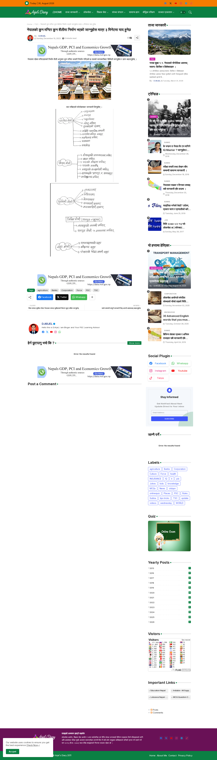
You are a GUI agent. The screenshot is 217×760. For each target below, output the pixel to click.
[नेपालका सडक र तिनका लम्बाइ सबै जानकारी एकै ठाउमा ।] (154, 185)
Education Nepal (158, 690)
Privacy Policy (185, 755)
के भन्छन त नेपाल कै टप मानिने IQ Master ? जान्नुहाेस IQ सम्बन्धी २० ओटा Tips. (176, 148)
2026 (170, 622)
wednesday (166, 503)
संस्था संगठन (117, 12)
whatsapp (182, 363)
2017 (170, 578)
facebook (160, 363)
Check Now (32, 745)
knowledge (173, 483)
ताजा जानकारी (71, 12)
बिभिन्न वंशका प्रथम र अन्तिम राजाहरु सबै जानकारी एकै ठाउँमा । (176, 336)
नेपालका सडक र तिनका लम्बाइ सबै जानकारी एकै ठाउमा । (176, 187)
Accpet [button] (12, 751)
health (173, 474)
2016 (170, 573)
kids (162, 483)
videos (153, 503)
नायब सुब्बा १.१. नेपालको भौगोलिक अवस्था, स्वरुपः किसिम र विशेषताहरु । (169, 64)
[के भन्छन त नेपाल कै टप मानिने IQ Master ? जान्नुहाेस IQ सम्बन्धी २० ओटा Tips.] (154, 146)
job (177, 478)
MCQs (153, 488)
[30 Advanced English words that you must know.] (154, 316)
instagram (160, 370)
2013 (170, 568)
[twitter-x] (170, 3)
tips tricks (164, 498)
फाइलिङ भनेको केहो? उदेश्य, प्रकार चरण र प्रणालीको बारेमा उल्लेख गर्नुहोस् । (176, 207)
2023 (170, 607)
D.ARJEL (47, 323)
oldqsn (172, 488)
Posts (155, 710)
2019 (170, 588)
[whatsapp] (59, 332)
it (171, 478)
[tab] (57, 12)
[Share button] (92, 297)
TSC (36, 24)
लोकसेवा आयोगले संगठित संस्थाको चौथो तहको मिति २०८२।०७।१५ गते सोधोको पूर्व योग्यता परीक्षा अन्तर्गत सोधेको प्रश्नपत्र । (176, 299)
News (162, 488)
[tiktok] (191, 3)
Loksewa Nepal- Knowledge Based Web (159, 697)
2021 (170, 597)
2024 (170, 612)
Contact (172, 755)
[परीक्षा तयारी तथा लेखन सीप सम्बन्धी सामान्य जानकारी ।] (154, 167)
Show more (134, 343)
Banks (54, 290)
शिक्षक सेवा (101, 12)
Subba (153, 498)
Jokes (153, 483)
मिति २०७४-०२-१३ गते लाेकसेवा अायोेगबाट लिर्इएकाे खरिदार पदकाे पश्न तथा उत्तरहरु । (176, 226)
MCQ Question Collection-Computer (182, 697)
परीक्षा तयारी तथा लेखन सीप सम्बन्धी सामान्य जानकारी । (175, 168)
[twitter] (47, 332)
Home (29, 24)
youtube (182, 370)
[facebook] (165, 3)
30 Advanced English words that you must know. (176, 318)
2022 (170, 602)
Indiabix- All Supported (182, 690)
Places (167, 493)
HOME (58, 12)
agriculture (43, 290)
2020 (170, 593)
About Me (162, 755)
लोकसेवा (87, 12)
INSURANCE (155, 478)
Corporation (67, 290)
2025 (170, 617)
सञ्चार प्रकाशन (165, 12)
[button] (183, 12)
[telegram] (186, 3)
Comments (157, 712)
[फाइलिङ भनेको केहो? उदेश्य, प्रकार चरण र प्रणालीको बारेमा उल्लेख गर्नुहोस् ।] (154, 205)
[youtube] (176, 3)
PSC (88, 290)
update (184, 498)
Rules (185, 493)
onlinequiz (155, 493)
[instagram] (181, 3)
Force (79, 290)
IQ (166, 478)
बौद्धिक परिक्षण (149, 12)
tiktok (160, 378)
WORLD (179, 503)
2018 (170, 583)
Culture (153, 474)
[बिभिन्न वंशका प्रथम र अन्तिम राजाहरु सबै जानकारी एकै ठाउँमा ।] (154, 334)
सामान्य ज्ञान (134, 12)
